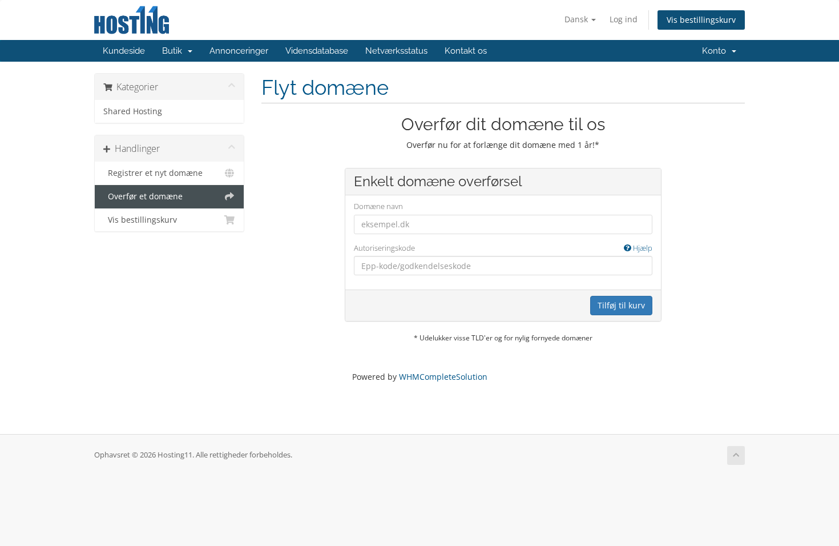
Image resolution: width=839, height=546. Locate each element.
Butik (174, 51)
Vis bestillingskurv (701, 19)
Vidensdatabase (316, 51)
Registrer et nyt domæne (153, 173)
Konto (716, 51)
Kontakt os (466, 51)
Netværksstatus (396, 51)
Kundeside (124, 51)
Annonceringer (238, 51)
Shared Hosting (132, 111)
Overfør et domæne (143, 196)
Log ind (624, 19)
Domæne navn (378, 206)
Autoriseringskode (503, 248)
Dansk (577, 19)
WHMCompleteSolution (443, 376)
